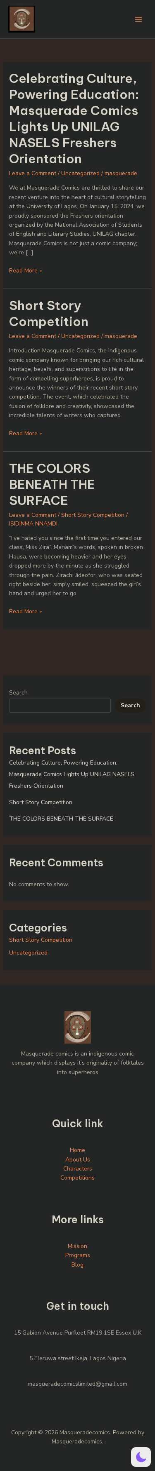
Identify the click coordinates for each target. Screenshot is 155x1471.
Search (18, 693)
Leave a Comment (32, 173)
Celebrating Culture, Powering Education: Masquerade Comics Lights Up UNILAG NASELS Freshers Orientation (74, 118)
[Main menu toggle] (138, 19)
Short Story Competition (48, 313)
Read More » (25, 270)
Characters (77, 1169)
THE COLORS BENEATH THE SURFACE (52, 484)
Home (77, 1150)
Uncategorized (80, 173)
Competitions (77, 1178)
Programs (77, 1255)
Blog (77, 1265)
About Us (77, 1160)
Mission (77, 1246)
